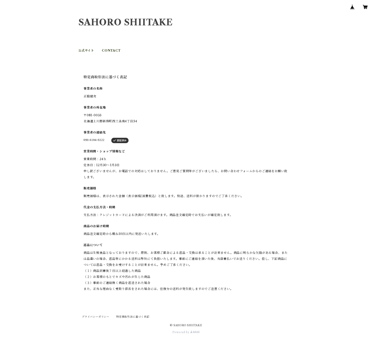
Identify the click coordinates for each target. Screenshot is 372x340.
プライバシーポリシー (95, 316)
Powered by (181, 332)
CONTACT (111, 50)
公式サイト (86, 50)
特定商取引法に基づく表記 (132, 316)
